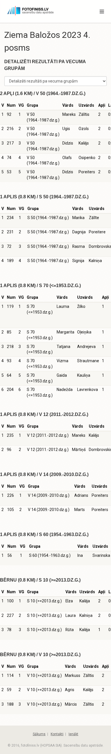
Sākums (39, 734)
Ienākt (73, 734)
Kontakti (57, 734)
